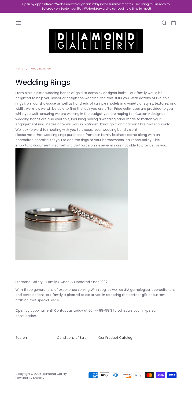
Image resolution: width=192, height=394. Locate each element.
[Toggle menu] (18, 23)
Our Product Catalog (115, 337)
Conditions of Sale (72, 337)
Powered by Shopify (29, 378)
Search (21, 337)
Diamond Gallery (54, 374)
